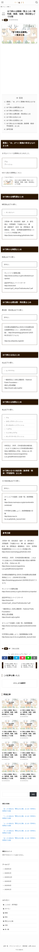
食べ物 (7, 929)
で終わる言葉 (15, 648)
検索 (33, 794)
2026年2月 (7, 873)
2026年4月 (7, 869)
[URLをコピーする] (34, 658)
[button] (4, 658)
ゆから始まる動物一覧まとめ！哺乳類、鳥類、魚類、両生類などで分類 (24, 182)
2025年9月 (7, 881)
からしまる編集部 (20, 683)
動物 (6, 20)
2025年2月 (7, 889)
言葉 (6, 925)
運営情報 (24, 946)
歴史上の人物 (9, 921)
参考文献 (10, 129)
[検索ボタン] (36, 2)
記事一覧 (5, 946)
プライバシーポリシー (15, 946)
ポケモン (7, 908)
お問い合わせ (32, 946)
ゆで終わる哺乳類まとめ (15, 107)
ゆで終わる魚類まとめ (15, 120)
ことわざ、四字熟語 (11, 904)
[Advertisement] (19, 69)
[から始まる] (19, 2)
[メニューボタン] (2, 2)
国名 (6, 917)
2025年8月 (7, 885)
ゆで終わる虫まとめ (14, 117)
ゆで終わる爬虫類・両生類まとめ (19, 114)
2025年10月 (8, 877)
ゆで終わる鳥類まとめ (15, 110)
